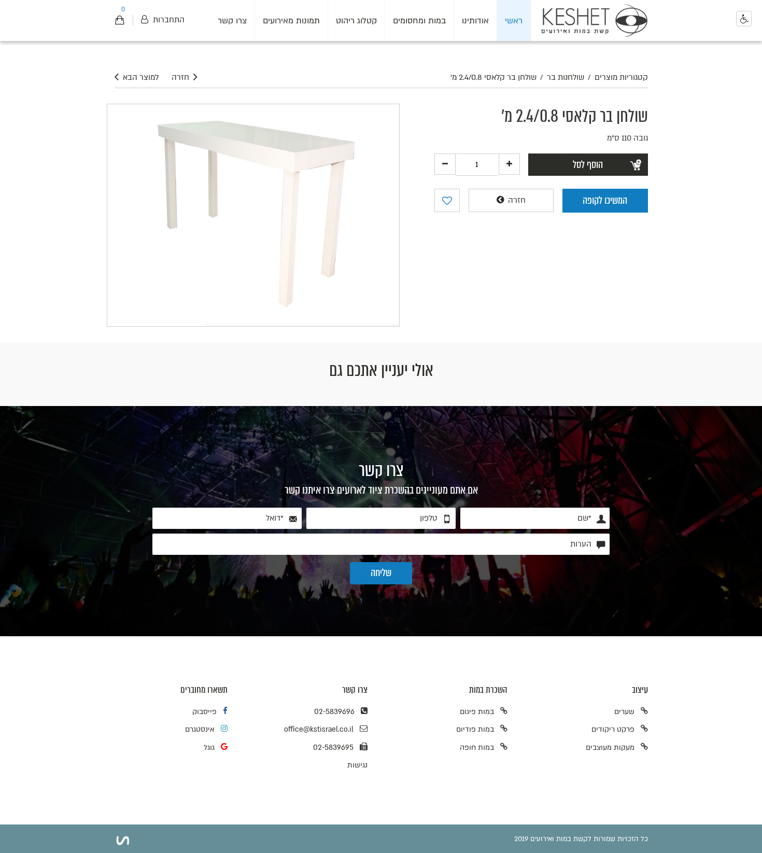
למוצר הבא (141, 77)
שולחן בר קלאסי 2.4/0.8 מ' (493, 77)
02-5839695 (333, 747)
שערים (624, 712)
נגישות (357, 765)
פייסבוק (204, 712)
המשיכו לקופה (605, 200)
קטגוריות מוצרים (621, 77)
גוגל (209, 747)
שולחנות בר (565, 77)
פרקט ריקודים (612, 729)
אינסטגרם (200, 729)
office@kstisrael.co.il (319, 729)
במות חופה (477, 747)
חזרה (180, 77)
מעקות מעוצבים (610, 747)
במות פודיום (475, 729)
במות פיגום (477, 712)
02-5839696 (334, 712)
